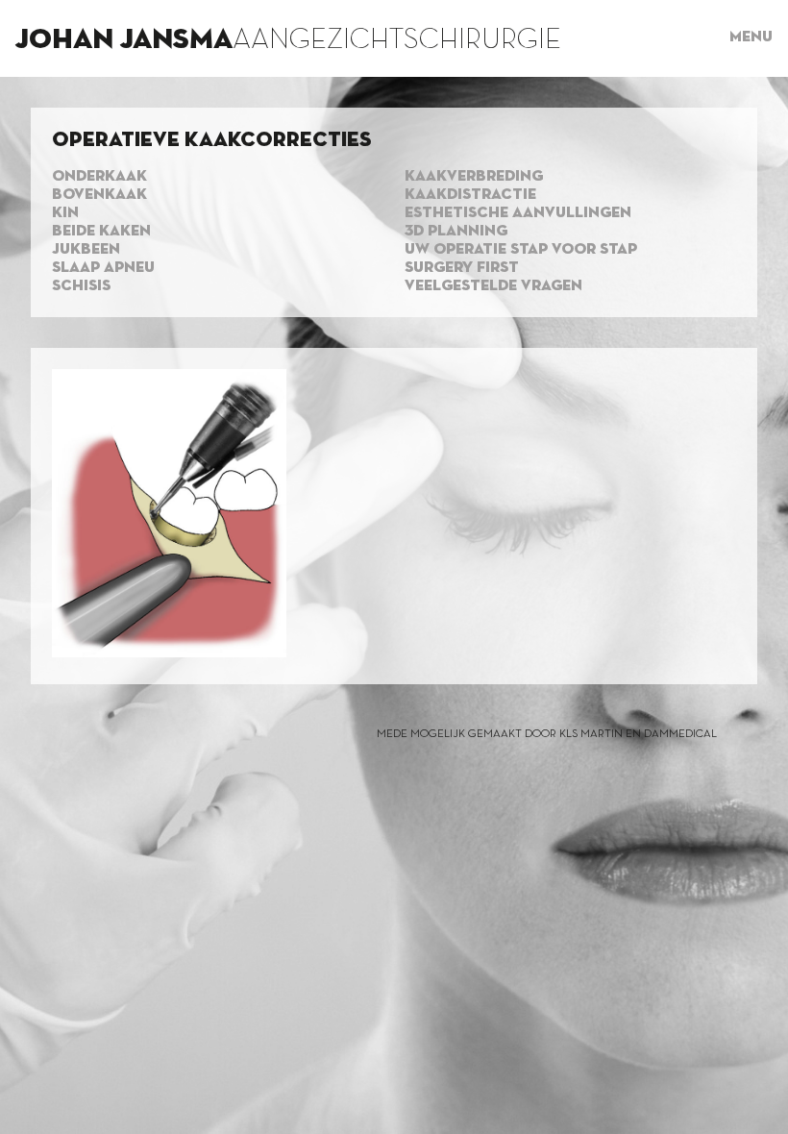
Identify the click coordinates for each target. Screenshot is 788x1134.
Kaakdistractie (470, 195)
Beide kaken (101, 231)
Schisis (81, 286)
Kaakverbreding (474, 177)
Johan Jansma (124, 40)
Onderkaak (99, 177)
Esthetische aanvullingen (518, 213)
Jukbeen (86, 250)
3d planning (456, 231)
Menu (751, 37)
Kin (65, 213)
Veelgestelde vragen (493, 286)
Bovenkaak (99, 195)
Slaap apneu (103, 268)
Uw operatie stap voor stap (521, 250)
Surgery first (462, 268)
